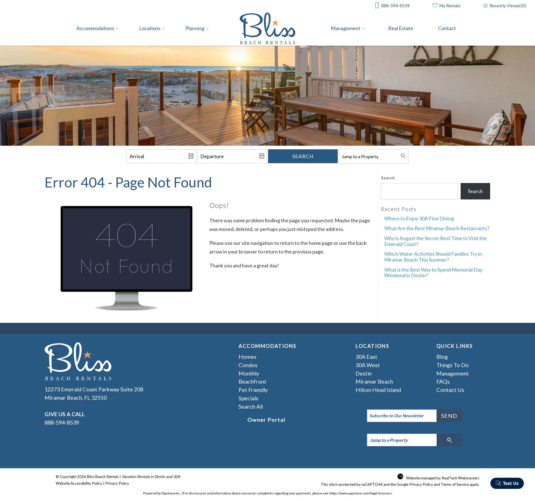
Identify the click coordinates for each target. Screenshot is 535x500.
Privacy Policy (117, 483)
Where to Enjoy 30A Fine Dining (419, 218)
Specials (248, 398)
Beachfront (252, 381)
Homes (247, 356)
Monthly (249, 373)
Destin (364, 373)
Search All (251, 406)
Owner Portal (266, 419)
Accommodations (95, 28)
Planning (194, 28)
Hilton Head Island (378, 389)
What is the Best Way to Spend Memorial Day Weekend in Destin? (433, 273)
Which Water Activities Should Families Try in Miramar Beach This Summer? (433, 257)
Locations (149, 28)
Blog (442, 356)
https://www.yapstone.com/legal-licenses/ (361, 493)
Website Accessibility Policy (79, 483)
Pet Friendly (253, 389)
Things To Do (452, 365)
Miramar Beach (374, 381)
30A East (366, 356)
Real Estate (400, 28)
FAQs (443, 381)
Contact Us (450, 389)
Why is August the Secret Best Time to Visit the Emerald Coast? (435, 241)
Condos (248, 365)
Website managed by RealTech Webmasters (442, 478)
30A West (368, 365)
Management (345, 28)
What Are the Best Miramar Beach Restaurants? (436, 228)
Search (302, 156)
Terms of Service (455, 484)
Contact (447, 28)
